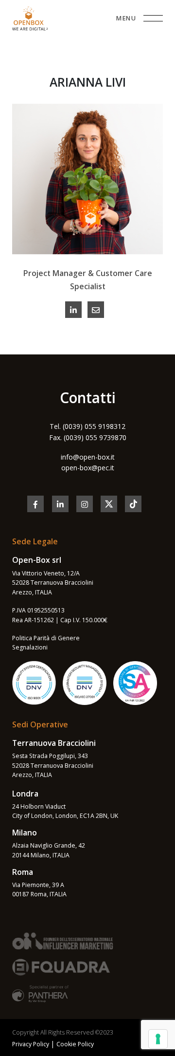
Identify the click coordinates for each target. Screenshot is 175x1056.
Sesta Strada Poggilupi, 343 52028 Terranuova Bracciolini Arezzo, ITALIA (52, 765)
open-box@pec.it (87, 467)
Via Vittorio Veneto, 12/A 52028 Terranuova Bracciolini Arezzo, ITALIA (52, 582)
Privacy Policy (30, 1044)
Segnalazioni (30, 647)
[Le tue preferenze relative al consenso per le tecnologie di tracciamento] (158, 1039)
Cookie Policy (75, 1044)
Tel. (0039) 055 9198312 (87, 426)
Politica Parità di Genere (46, 638)
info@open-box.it (88, 457)
